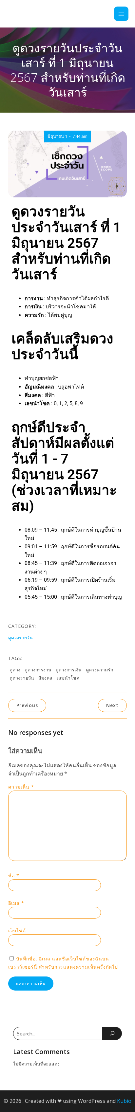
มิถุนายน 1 (57, 136)
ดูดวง (15, 669)
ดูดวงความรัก (99, 669)
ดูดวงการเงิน (69, 669)
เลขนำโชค (68, 678)
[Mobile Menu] (121, 14)
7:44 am (79, 136)
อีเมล (16, 903)
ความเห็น (21, 787)
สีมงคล (45, 678)
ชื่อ (13, 875)
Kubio (124, 1100)
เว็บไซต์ (17, 930)
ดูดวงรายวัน (20, 637)
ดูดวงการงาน (38, 669)
